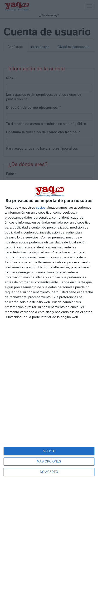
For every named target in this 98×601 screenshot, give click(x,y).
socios (40, 207)
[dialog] (49, 390)
